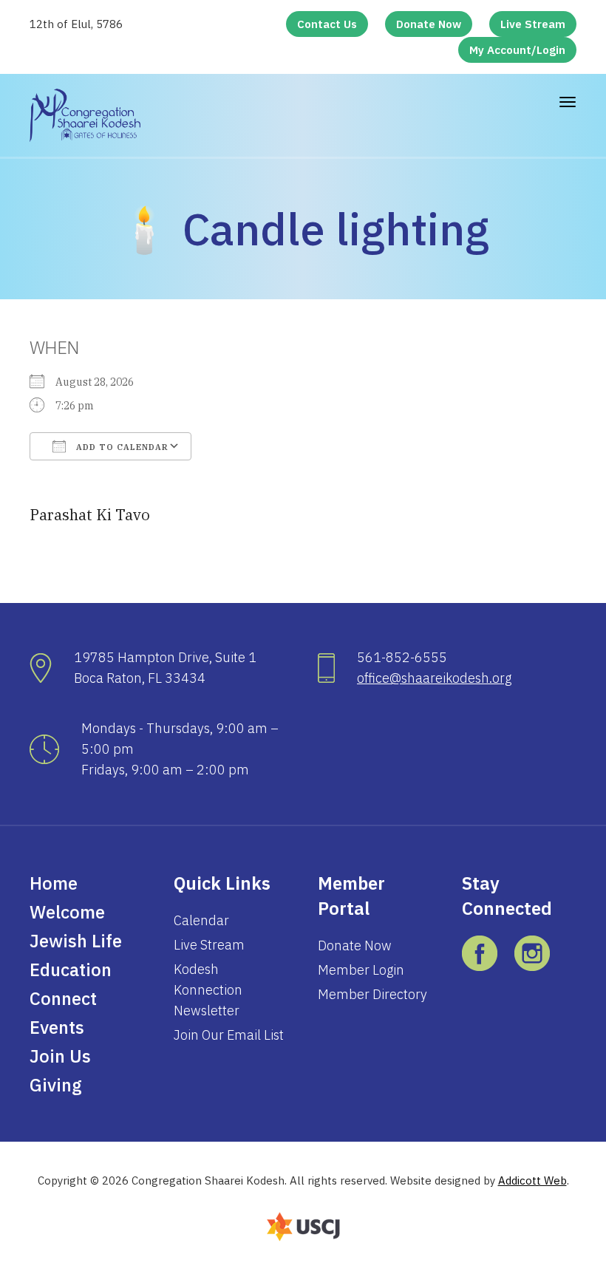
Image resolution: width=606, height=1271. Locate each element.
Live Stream (532, 24)
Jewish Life (76, 941)
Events (57, 1027)
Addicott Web (532, 1180)
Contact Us (327, 24)
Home (54, 883)
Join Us (60, 1056)
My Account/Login (517, 50)
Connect (63, 998)
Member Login (361, 969)
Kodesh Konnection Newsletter (208, 990)
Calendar (201, 920)
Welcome (67, 912)
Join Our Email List (229, 1034)
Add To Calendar (120, 447)
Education (71, 969)
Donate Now (428, 24)
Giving (56, 1085)
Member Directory (372, 994)
